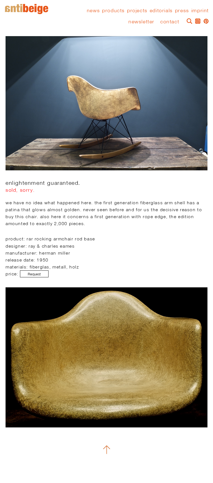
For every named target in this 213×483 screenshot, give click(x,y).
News (93, 10)
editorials (161, 10)
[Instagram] (196, 20)
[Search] (188, 20)
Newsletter (141, 21)
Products (113, 10)
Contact (169, 21)
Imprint (200, 10)
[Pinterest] (205, 20)
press (182, 10)
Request (34, 274)
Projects (137, 10)
